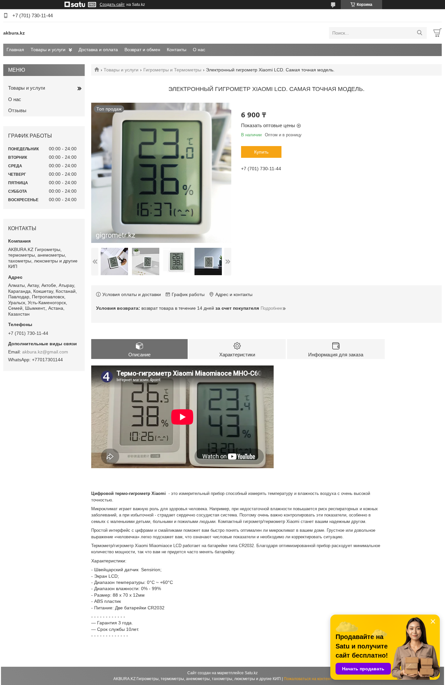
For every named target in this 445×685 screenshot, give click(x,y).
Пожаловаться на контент (308, 679)
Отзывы (17, 110)
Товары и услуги (48, 49)
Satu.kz (251, 673)
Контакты (176, 49)
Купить (261, 152)
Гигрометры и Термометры (172, 69)
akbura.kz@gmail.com (45, 351)
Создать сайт (112, 4)
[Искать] (419, 33)
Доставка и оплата (98, 49)
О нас (199, 49)
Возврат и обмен (142, 49)
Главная (15, 49)
